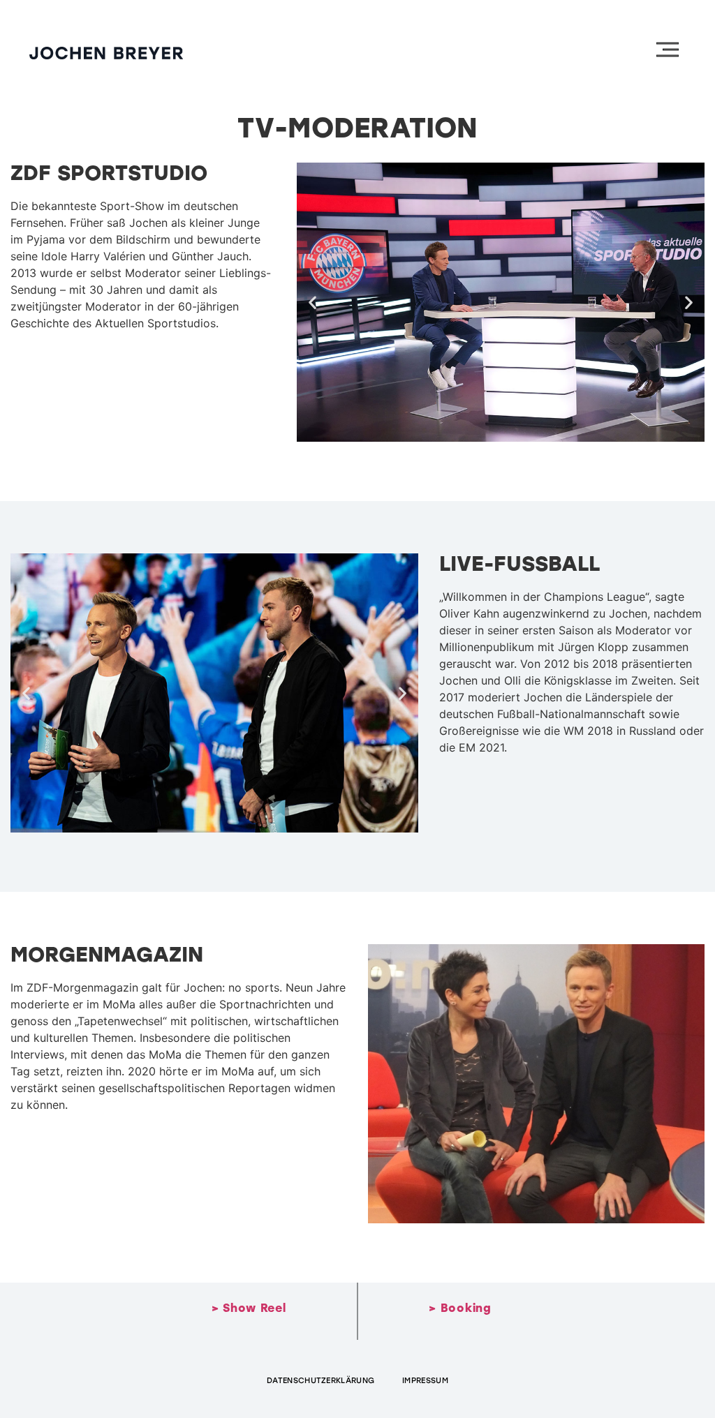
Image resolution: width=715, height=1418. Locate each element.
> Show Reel (249, 1308)
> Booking (460, 1308)
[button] (312, 302)
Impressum (425, 1380)
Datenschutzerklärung (320, 1380)
